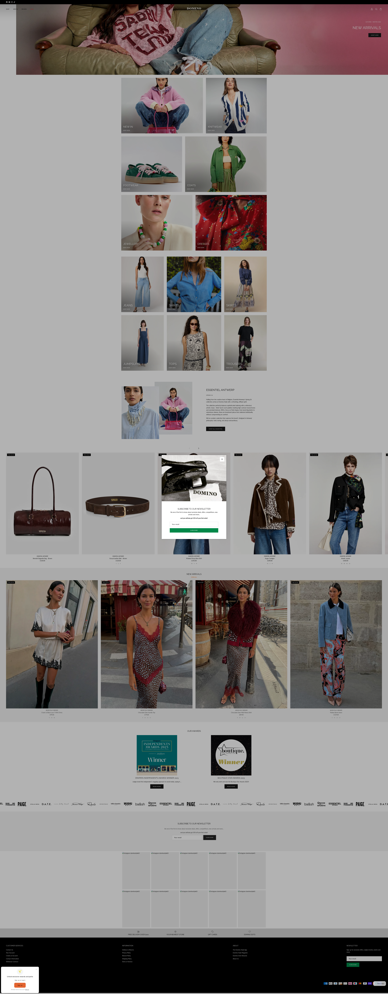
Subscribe (194, 530)
